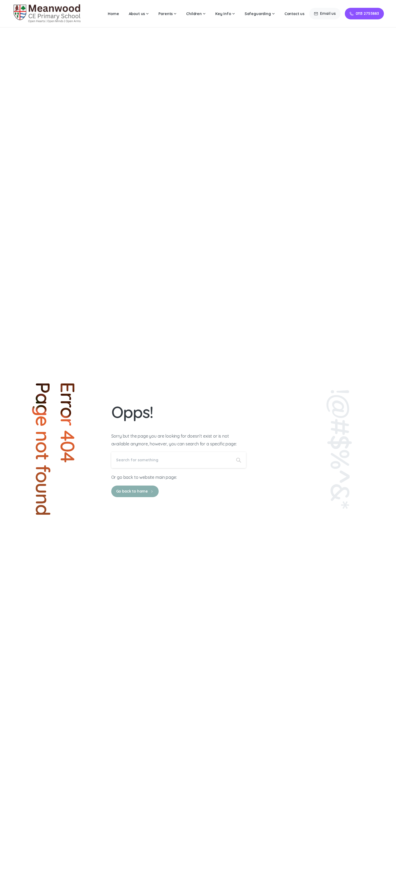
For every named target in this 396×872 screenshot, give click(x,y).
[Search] (238, 460)
